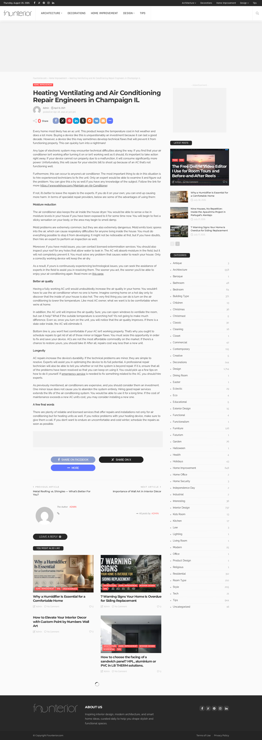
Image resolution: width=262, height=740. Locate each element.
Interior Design (147, 585)
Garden (201, 441)
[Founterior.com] (18, 13)
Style (201, 586)
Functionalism (201, 421)
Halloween (201, 448)
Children (201, 302)
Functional (201, 415)
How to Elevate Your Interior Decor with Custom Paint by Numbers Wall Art (61, 622)
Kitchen (201, 520)
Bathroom (201, 282)
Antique (201, 263)
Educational (201, 401)
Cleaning (201, 329)
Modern (201, 547)
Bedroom (201, 289)
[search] (257, 13)
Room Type (201, 580)
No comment (53, 606)
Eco (201, 395)
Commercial (201, 342)
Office (201, 553)
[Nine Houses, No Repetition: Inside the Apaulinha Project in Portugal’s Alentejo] (179, 213)
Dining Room (201, 375)
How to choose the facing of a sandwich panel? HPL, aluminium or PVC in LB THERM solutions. (128, 661)
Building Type (201, 296)
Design (243, 3)
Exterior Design (201, 408)
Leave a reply (48, 536)
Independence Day (201, 487)
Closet (201, 335)
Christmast (201, 316)
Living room (201, 540)
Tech (175, 160)
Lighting (201, 534)
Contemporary (201, 349)
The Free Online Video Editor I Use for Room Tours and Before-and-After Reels (199, 171)
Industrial (201, 494)
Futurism (201, 434)
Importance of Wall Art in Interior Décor (137, 491)
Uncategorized (70, 588)
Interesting (201, 501)
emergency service (73, 373)
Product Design (201, 560)
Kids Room (201, 514)
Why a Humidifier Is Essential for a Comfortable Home (59, 599)
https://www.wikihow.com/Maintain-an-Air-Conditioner (73, 185)
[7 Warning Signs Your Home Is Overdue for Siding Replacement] (131, 573)
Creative (201, 355)
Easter (201, 382)
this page (98, 273)
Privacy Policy (221, 735)
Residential (109, 649)
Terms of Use (203, 735)
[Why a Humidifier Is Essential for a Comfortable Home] (63, 573)
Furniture (201, 428)
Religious (201, 567)
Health (201, 454)
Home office (201, 474)
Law (201, 527)
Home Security (201, 481)
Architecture (188, 3)
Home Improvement (226, 3)
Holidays (201, 461)
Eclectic (201, 388)
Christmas (201, 309)
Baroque (201, 276)
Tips (255, 3)
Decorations (206, 3)
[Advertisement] (107, 47)
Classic (201, 322)
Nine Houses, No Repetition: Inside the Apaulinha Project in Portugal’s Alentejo (208, 211)
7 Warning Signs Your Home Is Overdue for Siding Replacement (131, 599)
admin (46, 108)
